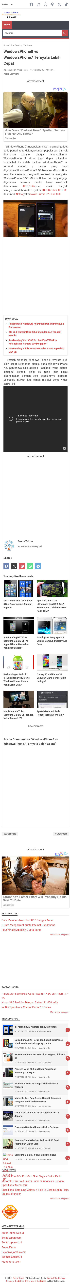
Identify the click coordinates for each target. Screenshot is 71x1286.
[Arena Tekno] (11, 14)
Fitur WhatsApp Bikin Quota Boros (21, 929)
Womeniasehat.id (12, 1256)
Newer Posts (10, 834)
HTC (25, 186)
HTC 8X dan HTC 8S (54, 190)
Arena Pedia (9, 1247)
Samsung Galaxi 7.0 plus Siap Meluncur (35, 1155)
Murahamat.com (11, 1261)
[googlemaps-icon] (52, 4)
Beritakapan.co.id (12, 1242)
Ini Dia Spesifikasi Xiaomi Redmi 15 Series (26, 1007)
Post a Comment (11, 74)
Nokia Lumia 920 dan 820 (45, 194)
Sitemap (10, 1281)
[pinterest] (22, 566)
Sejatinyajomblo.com (14, 1252)
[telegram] (38, 566)
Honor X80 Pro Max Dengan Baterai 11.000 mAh (30, 1002)
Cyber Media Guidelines (35, 1281)
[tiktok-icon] (66, 4)
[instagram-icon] (38, 4)
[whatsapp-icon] (45, 4)
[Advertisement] (35, 276)
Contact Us (52, 1278)
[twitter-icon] (59, 4)
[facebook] (6, 566)
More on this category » (59, 935)
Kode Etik (19, 1281)
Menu (7, 25)
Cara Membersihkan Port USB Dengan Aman (27, 920)
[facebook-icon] (31, 4)
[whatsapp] (30, 566)
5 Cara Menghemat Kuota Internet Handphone (28, 925)
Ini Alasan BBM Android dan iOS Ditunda (36, 1026)
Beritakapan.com (11, 1237)
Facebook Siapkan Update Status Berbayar (37, 1127)
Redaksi (61, 1278)
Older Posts (61, 834)
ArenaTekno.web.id (13, 1233)
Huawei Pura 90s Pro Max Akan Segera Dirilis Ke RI (31, 1176)
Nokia (32, 186)
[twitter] (14, 566)
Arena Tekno (18, 1278)
